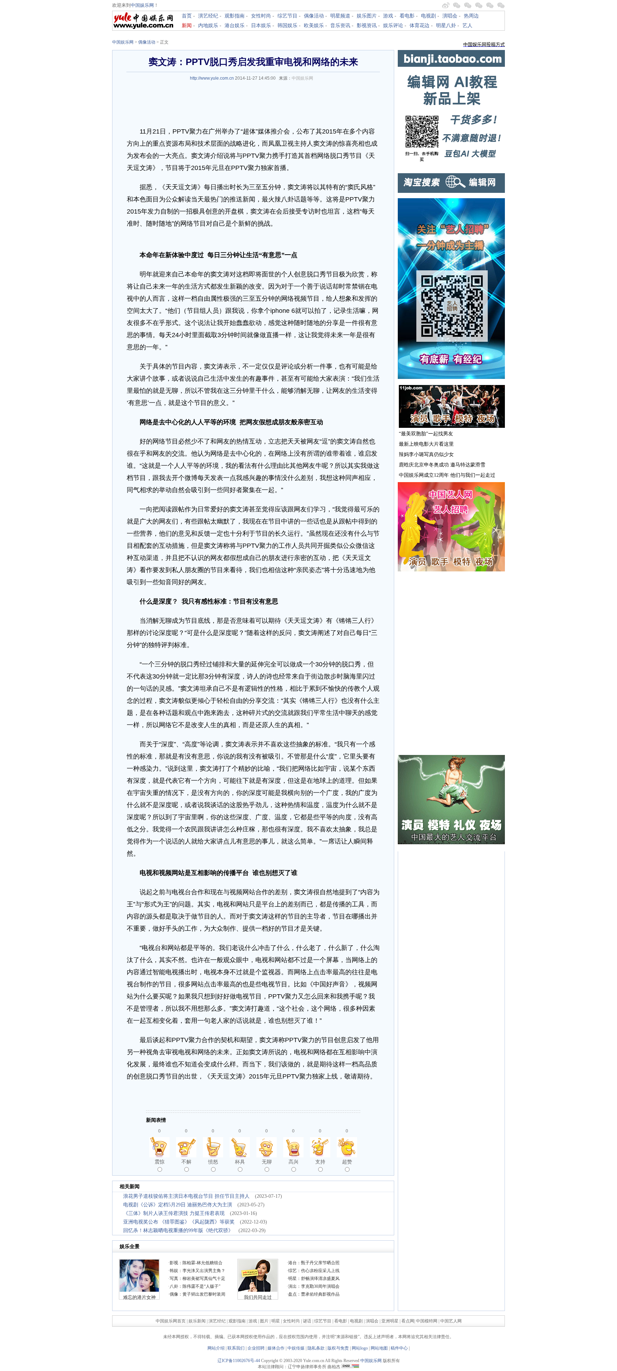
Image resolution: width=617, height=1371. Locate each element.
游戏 (388, 16)
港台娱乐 (235, 25)
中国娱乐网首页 (171, 1321)
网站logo (360, 1348)
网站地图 (379, 1348)
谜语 (307, 1321)
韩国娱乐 (287, 25)
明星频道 (340, 16)
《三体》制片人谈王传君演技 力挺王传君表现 (174, 1213)
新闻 (187, 25)
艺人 (467, 25)
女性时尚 (261, 16)
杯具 (240, 1162)
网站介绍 (216, 1348)
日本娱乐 (261, 25)
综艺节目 (287, 16)
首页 (187, 16)
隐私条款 (316, 1348)
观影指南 (235, 16)
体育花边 (420, 25)
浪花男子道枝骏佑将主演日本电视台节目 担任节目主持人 (186, 1196)
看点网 (407, 1321)
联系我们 (236, 1348)
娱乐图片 (367, 16)
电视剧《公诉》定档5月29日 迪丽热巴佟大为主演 (177, 1204)
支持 (320, 1162)
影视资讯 (367, 25)
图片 (264, 1321)
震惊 (160, 1162)
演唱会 (449, 16)
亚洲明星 (389, 1321)
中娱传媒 (296, 1348)
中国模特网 (426, 1321)
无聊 (267, 1162)
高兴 (294, 1162)
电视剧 (428, 16)
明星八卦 (446, 25)
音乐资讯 (340, 25)
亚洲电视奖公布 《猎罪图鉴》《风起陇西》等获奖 (179, 1222)
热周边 (471, 16)
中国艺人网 (451, 1321)
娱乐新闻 (197, 1321)
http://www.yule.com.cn (212, 78)
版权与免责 (338, 1348)
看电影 (407, 16)
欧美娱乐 (314, 25)
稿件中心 (399, 1348)
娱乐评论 (393, 25)
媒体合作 (276, 1348)
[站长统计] (350, 1366)
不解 (186, 1162)
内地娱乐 (208, 25)
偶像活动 (314, 16)
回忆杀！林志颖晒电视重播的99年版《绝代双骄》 (178, 1230)
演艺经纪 (208, 16)
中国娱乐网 (142, 5)
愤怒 (213, 1162)
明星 (276, 1321)
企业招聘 (256, 1348)
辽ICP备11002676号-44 (238, 1360)
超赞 (347, 1162)
